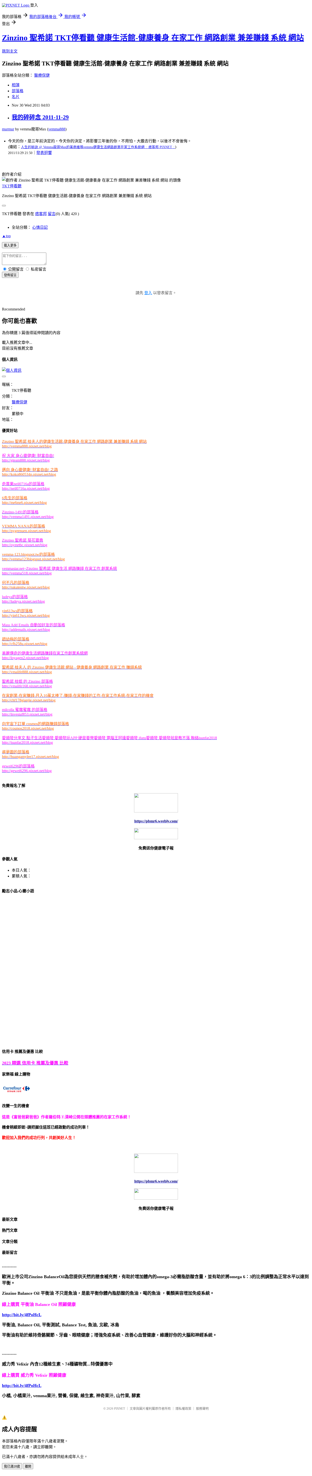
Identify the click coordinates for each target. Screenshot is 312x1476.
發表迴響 (44, 153)
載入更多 (10, 245)
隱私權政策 (183, 1408)
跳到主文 (10, 51)
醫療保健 (42, 75)
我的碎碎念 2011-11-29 (40, 117)
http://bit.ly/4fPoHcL (21, 1314)
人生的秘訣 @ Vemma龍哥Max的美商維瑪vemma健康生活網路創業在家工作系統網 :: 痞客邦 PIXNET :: (98, 147)
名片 (16, 97)
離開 (28, 1466)
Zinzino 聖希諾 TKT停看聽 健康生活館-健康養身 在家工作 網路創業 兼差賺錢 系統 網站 (153, 37)
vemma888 (56, 129)
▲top (6, 236)
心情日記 (40, 227)
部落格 (17, 91)
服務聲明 (202, 1408)
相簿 (16, 85)
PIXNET (119, 1408)
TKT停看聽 (11, 186)
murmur (8, 129)
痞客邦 (41, 214)
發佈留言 (10, 275)
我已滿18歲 (12, 1466)
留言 (52, 214)
